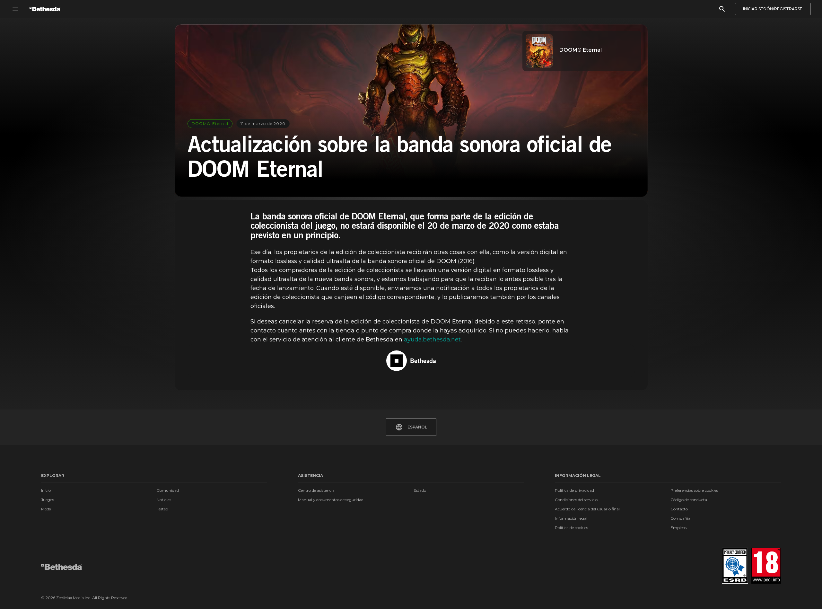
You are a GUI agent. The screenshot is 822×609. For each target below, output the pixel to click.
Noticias (164, 499)
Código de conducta (688, 499)
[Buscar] (722, 9)
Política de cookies (571, 527)
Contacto (679, 509)
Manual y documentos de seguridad (330, 499)
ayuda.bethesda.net (432, 339)
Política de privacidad (574, 490)
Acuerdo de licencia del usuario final (587, 509)
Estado (420, 490)
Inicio (46, 490)
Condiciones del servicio (576, 499)
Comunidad (168, 490)
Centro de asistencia (316, 490)
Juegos (47, 499)
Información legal (571, 518)
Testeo (162, 509)
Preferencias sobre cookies (694, 490)
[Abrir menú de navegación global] (15, 9)
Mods (46, 509)
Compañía (680, 518)
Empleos (678, 527)
